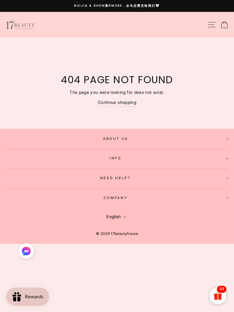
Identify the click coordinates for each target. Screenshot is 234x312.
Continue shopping (117, 102)
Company (115, 198)
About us (115, 138)
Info (115, 158)
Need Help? (115, 178)
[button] (26, 252)
